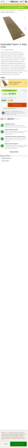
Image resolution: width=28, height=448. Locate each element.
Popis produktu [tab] (6, 156)
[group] (14, 28)
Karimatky (21, 10)
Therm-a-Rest (9, 50)
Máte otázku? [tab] (5, 161)
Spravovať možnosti (5, 444)
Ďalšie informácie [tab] (6, 158)
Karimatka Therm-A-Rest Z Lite (7, 12)
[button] (25, 28)
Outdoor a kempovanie (11, 10)
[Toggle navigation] (2, 1)
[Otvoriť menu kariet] (2, 152)
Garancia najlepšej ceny (9, 98)
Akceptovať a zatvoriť (18, 444)
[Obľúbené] (23, 1)
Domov (2, 10)
